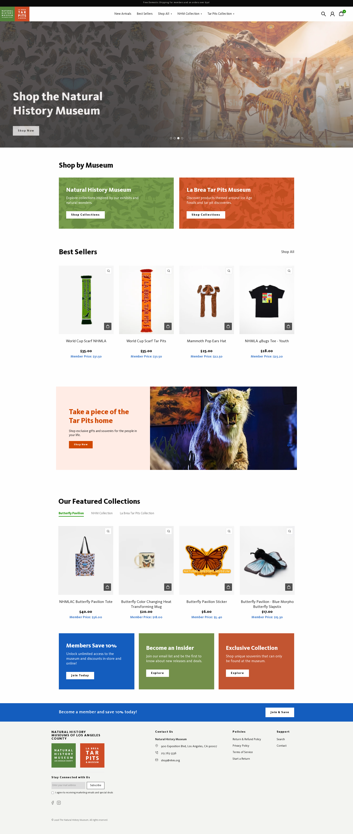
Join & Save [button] (279, 712)
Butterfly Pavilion (71, 513)
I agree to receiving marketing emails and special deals (84, 792)
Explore (157, 673)
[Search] (323, 14)
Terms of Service (243, 752)
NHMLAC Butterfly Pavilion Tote (86, 602)
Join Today (80, 675)
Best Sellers (145, 13)
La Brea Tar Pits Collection (137, 513)
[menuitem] (123, 13)
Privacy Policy (241, 745)
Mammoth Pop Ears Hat (206, 341)
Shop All (163, 13)
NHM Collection (188, 13)
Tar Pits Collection (219, 13)
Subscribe (95, 785)
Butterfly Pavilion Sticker (206, 602)
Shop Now (81, 444)
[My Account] (332, 14)
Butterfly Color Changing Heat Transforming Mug (146, 604)
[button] (26, 131)
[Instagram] (59, 803)
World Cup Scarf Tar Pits (146, 341)
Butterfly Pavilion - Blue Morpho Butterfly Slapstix (267, 604)
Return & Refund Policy (247, 739)
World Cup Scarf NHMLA (86, 341)
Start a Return (241, 758)
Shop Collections (85, 214)
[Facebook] (52, 803)
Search (281, 739)
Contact (282, 745)
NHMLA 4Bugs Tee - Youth (267, 341)
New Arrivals (122, 13)
